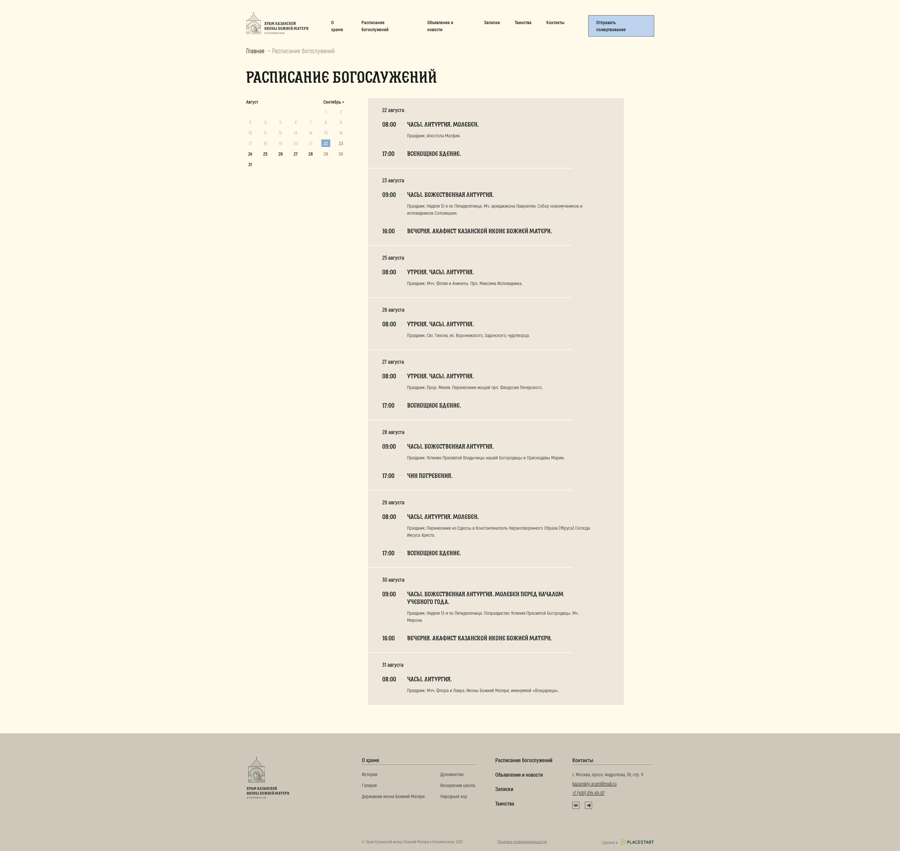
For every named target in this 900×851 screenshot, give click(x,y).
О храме (370, 760)
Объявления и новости (519, 774)
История (369, 774)
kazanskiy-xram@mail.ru (594, 783)
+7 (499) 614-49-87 (588, 792)
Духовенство (452, 774)
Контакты (582, 760)
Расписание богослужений (523, 760)
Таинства (504, 803)
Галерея (369, 785)
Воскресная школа (457, 785)
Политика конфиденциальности (522, 841)
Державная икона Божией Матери (393, 796)
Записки (504, 788)
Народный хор (453, 796)
